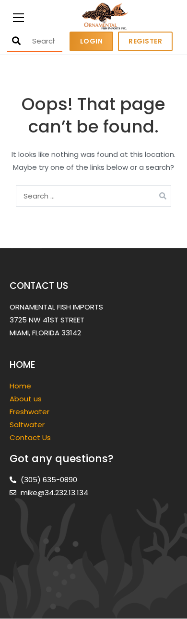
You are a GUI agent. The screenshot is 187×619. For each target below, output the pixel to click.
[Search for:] (93, 196)
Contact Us (30, 437)
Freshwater (30, 412)
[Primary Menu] (18, 16)
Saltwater (28, 425)
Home (20, 386)
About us (26, 399)
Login (91, 41)
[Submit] (16, 41)
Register (145, 41)
